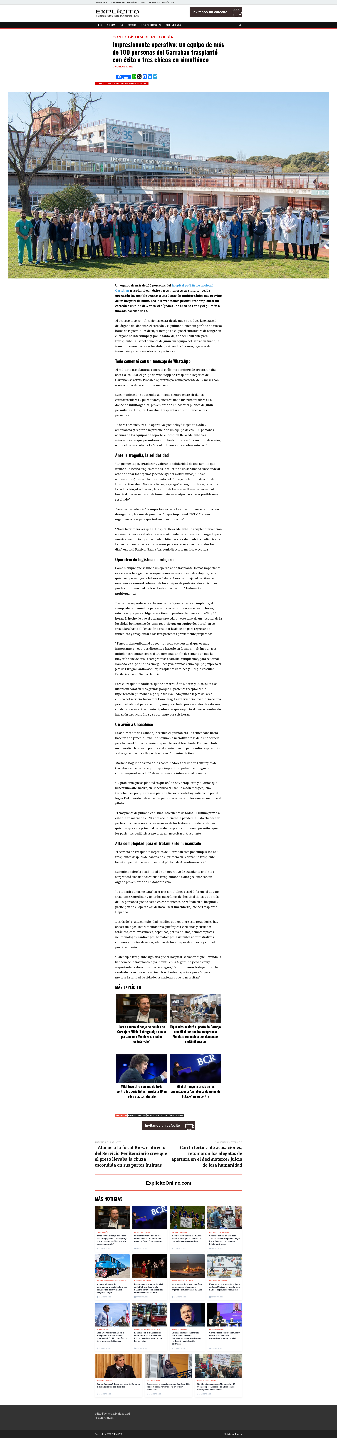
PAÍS (121, 25)
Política (164, 1116)
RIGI (172, 2)
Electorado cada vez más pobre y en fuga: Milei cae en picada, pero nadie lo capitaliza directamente (224, 1287)
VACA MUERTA (154, 2)
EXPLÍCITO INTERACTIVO (151, 25)
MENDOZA (111, 25)
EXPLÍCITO (117, 1434)
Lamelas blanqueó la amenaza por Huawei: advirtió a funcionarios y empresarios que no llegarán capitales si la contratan (186, 1338)
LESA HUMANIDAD (118, 2)
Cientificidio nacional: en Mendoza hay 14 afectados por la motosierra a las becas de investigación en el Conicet (216, 1387)
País (157, 1116)
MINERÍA (165, 2)
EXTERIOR (132, 25)
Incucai (150, 1116)
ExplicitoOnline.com (168, 1183)
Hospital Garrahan (137, 1116)
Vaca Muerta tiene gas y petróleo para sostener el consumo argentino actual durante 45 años (187, 1287)
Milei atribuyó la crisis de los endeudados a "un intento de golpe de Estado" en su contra (148, 1238)
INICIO (100, 25)
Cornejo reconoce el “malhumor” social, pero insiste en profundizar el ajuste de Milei (224, 1335)
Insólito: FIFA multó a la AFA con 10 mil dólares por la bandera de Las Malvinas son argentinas (187, 1238)
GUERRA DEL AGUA (173, 25)
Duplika (238, 1434)
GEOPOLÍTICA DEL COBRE (136, 2)
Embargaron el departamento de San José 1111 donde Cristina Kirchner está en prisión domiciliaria (168, 1387)
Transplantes (176, 1116)
